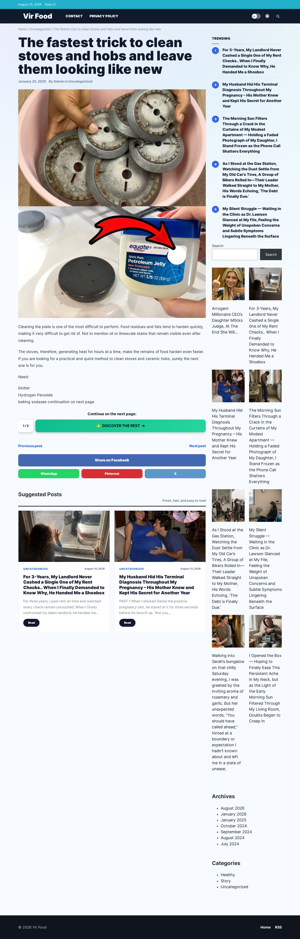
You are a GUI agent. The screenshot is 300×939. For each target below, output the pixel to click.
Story (226, 881)
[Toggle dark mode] (256, 16)
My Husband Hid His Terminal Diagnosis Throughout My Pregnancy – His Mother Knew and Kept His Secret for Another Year (156, 584)
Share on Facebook (112, 460)
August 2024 (233, 837)
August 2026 (232, 808)
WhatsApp (49, 473)
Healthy (228, 874)
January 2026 (233, 814)
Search (217, 246)
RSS (278, 927)
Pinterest (112, 473)
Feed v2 (50, 4)
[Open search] (277, 16)
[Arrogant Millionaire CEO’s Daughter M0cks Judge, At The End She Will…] (228, 284)
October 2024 (234, 826)
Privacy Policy (104, 16)
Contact (74, 16)
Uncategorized (40, 29)
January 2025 (233, 820)
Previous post (30, 446)
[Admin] (267, 16)
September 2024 (236, 832)
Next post (197, 446)
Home (22, 29)
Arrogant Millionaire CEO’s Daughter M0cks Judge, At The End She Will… (227, 320)
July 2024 (230, 844)
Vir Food (37, 16)
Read (31, 622)
